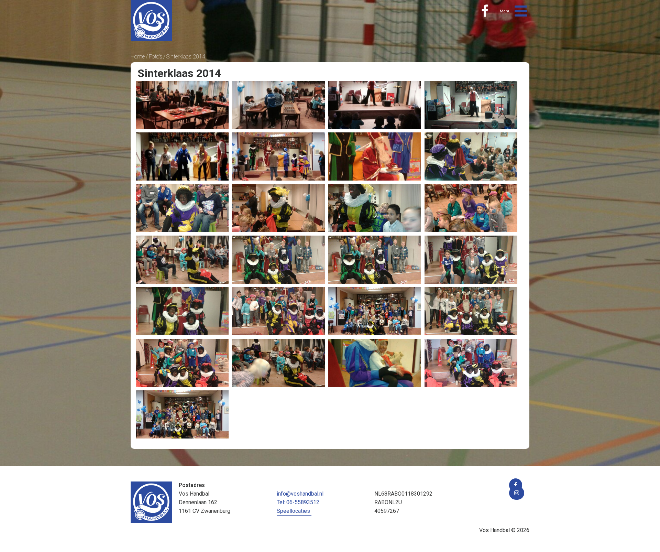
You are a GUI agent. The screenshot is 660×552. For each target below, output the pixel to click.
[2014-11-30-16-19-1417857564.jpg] (182, 260)
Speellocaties (293, 511)
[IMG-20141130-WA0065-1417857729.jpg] (471, 363)
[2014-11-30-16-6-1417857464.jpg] (182, 156)
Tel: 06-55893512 (298, 502)
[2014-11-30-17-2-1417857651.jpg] (471, 260)
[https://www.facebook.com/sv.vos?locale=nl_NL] (485, 11)
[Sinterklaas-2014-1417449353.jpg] (182, 414)
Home (138, 56)
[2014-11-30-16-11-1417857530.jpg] (182, 208)
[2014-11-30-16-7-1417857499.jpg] (278, 156)
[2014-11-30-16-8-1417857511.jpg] (374, 156)
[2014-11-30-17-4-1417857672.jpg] (278, 311)
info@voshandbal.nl (300, 493)
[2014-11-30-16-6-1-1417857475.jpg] (374, 105)
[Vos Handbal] (151, 20)
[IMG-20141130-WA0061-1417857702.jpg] (182, 363)
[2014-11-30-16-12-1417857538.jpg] (278, 208)
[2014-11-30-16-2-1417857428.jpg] (182, 105)
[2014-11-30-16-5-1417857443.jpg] (278, 105)
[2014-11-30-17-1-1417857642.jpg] (374, 260)
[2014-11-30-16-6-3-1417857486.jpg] (471, 105)
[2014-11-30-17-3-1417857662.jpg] (182, 311)
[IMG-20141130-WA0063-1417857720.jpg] (374, 363)
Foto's (155, 56)
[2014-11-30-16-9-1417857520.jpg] (471, 156)
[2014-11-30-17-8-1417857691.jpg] (471, 311)
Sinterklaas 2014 (185, 56)
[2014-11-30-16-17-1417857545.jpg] (374, 208)
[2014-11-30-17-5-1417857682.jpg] (374, 311)
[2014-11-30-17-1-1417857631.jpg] (278, 260)
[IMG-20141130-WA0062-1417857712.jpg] (278, 363)
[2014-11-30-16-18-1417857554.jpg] (471, 208)
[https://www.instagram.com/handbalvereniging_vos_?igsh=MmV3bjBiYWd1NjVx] (516, 493)
